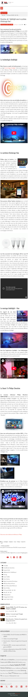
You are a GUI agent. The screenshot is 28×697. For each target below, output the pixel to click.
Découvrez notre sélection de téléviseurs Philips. (11, 534)
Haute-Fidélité (6, 577)
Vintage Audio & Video (8, 597)
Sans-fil (2, 673)
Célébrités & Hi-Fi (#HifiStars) (9, 572)
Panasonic (24, 668)
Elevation (11, 541)
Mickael (16, 24)
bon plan (22, 659)
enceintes (24, 662)
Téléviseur (16, 673)
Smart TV (23, 541)
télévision (20, 673)
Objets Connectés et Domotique (10, 581)
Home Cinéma (6, 579)
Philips (18, 541)
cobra (9, 662)
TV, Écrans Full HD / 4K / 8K (12, 15)
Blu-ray (15, 659)
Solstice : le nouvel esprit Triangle (14, 614)
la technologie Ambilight (9, 68)
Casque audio (3, 662)
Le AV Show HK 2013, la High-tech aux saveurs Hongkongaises (13, 552)
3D (1, 659)
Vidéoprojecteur (13, 675)
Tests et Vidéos (6, 588)
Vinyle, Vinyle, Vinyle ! (8, 599)
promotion (15, 670)
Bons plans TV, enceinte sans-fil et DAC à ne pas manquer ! (13, 547)
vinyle (18, 675)
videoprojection (6, 675)
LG (11, 668)
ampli (5, 659)
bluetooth (18, 659)
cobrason (13, 662)
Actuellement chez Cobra (8, 568)
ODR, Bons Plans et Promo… (9, 583)
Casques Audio (6, 570)
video (3, 675)
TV (1, 543)
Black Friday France (14, 695)
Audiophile (11, 659)
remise (19, 670)
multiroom (18, 668)
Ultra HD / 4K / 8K (7, 592)
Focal (9, 665)
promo (11, 670)
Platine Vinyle (6, 670)
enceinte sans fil (3, 665)
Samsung (23, 670)
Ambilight (6, 541)
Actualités (5, 565)
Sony (9, 673)
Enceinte (20, 662)
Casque (25, 659)
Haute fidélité (14, 665)
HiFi (24, 665)
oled (21, 668)
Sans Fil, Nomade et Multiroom (10, 585)
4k (2, 659)
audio (7, 659)
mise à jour (13, 668)
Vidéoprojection (6, 594)
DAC (17, 662)
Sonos (6, 673)
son (4, 673)
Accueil (3, 15)
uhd (23, 673)
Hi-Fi (21, 665)
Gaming (5, 574)
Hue (15, 541)
